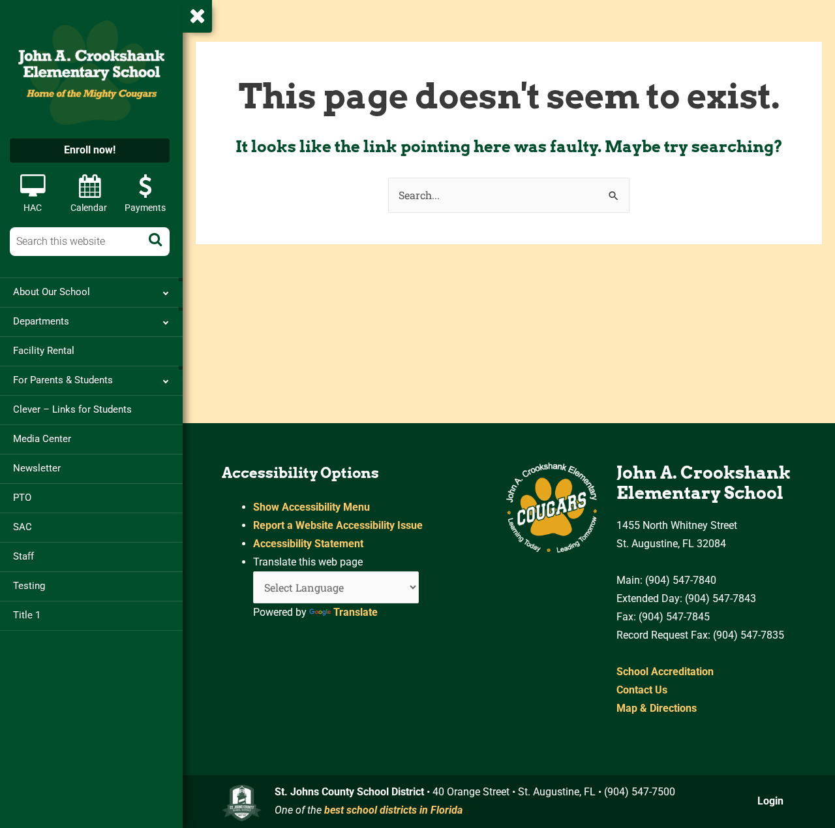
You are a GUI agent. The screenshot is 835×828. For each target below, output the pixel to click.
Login (770, 801)
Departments (41, 321)
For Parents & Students (63, 380)
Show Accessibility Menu (311, 507)
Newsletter (37, 468)
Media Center (42, 439)
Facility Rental (43, 351)
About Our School (51, 292)
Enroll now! (89, 150)
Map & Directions (656, 708)
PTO (22, 497)
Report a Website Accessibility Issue (338, 525)
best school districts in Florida (393, 810)
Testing (29, 586)
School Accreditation (665, 671)
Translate (355, 612)
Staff (23, 556)
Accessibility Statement (308, 543)
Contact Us (641, 690)
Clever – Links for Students (72, 409)
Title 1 (26, 615)
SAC (22, 527)
